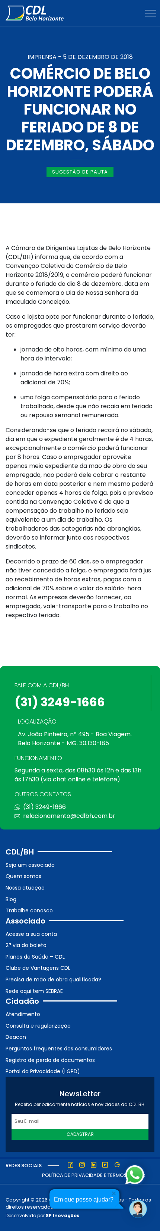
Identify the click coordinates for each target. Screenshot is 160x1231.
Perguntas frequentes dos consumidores (59, 1048)
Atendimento (23, 1014)
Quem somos (23, 876)
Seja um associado (30, 865)
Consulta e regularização (38, 1026)
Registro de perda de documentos (50, 1060)
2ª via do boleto (26, 945)
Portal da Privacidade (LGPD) (43, 1071)
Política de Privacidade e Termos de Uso (93, 1175)
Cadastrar (80, 1134)
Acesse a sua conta (31, 934)
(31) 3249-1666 (60, 702)
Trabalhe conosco (29, 910)
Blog (11, 899)
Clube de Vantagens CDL (38, 968)
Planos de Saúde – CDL (35, 956)
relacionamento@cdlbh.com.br (69, 816)
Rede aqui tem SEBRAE (34, 991)
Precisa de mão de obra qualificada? (53, 979)
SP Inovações (62, 1215)
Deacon (16, 1037)
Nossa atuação (25, 887)
